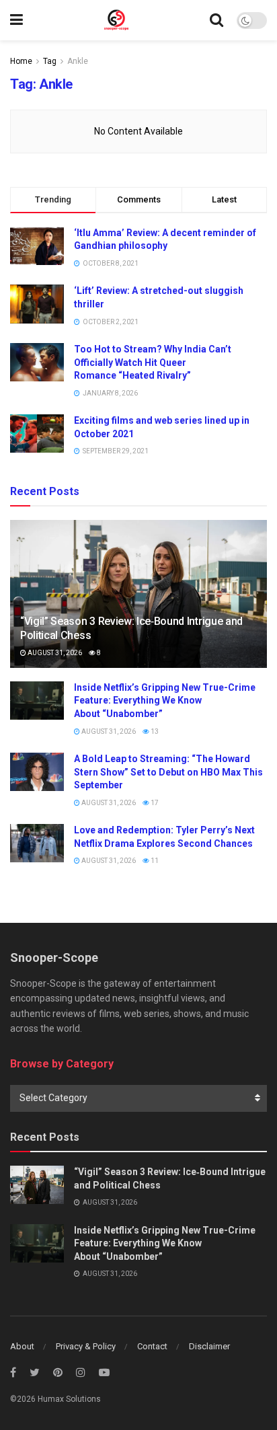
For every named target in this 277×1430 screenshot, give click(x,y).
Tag (49, 61)
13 (154, 731)
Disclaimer (209, 1346)
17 (154, 802)
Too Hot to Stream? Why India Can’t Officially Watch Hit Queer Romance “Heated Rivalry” (152, 362)
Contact (152, 1346)
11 (154, 860)
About (22, 1346)
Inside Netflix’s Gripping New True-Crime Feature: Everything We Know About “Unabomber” (164, 700)
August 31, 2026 (54, 652)
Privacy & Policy (86, 1346)
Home (21, 61)
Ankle (77, 61)
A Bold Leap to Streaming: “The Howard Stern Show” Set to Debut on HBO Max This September (168, 771)
